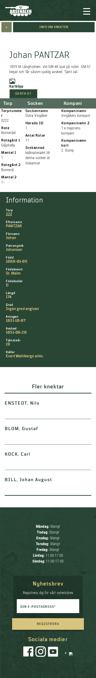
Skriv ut (23, 94)
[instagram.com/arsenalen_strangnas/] (41, 652)
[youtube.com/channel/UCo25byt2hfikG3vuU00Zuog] (53, 652)
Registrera (48, 624)
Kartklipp (16, 86)
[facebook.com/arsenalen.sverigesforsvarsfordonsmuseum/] (29, 652)
